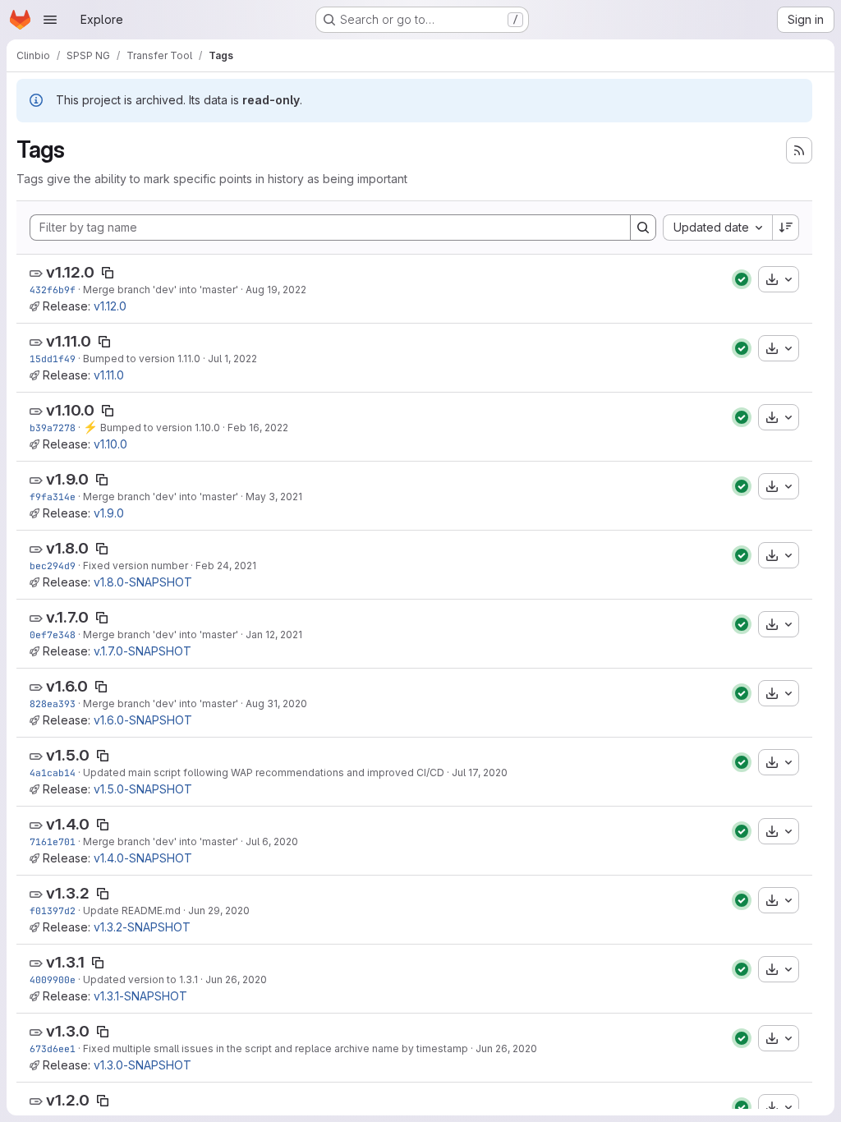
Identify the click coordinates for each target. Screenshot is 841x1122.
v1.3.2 (68, 893)
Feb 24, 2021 (225, 565)
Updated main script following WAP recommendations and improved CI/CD (263, 772)
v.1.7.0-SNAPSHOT (142, 651)
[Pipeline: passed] (741, 279)
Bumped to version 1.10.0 (159, 427)
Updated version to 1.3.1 (140, 979)
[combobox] (717, 227)
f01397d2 (53, 910)
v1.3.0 (68, 1031)
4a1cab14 (53, 772)
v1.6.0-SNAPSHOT (143, 720)
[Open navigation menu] (50, 20)
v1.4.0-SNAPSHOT (143, 858)
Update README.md (132, 910)
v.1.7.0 (67, 617)
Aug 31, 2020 (276, 703)
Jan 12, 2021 (274, 634)
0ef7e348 (53, 634)
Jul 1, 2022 (232, 358)
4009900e (53, 979)
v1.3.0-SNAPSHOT (142, 1065)
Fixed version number (135, 565)
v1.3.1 (65, 962)
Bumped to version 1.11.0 (141, 358)
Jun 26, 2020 (236, 979)
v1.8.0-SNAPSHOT (143, 582)
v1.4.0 (68, 824)
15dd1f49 (53, 358)
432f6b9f (53, 289)
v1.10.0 (70, 410)
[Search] (643, 227)
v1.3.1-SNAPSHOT (140, 996)
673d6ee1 (53, 1048)
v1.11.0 (68, 341)
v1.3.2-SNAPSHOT (142, 927)
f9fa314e (53, 496)
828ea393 (53, 703)
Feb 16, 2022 (257, 427)
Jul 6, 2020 (272, 841)
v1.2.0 (68, 1100)
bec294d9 (53, 565)
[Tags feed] (799, 150)
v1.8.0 (67, 548)
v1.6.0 (67, 686)
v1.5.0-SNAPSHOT (143, 789)
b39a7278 (53, 427)
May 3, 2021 (274, 496)
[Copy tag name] (107, 273)
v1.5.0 (68, 755)
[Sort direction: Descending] (786, 227)
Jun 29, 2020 (219, 910)
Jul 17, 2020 (480, 772)
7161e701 (53, 841)
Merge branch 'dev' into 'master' (160, 289)
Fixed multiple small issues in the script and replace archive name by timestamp (275, 1048)
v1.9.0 (67, 479)
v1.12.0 (70, 272)
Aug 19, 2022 (276, 289)
